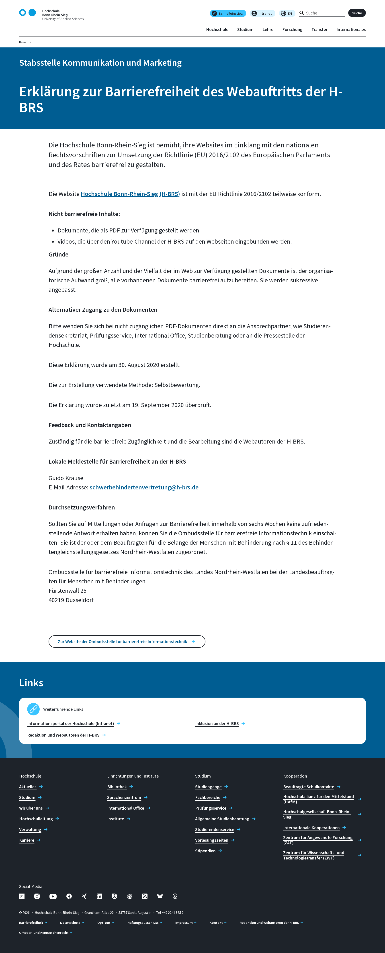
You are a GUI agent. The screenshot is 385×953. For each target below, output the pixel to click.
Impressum (184, 922)
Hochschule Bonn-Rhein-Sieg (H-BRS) (130, 194)
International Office (125, 808)
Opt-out (104, 922)
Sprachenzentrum (124, 797)
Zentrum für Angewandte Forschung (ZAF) (318, 840)
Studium (245, 29)
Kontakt (216, 922)
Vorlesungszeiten (211, 840)
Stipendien (205, 850)
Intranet (265, 13)
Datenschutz (70, 922)
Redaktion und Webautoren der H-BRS (63, 735)
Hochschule (217, 29)
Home (23, 42)
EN (290, 13)
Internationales (351, 29)
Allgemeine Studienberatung (222, 818)
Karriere (26, 840)
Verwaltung (30, 829)
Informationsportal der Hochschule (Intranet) (70, 723)
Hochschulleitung (36, 818)
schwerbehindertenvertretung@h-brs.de (144, 487)
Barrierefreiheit (31, 922)
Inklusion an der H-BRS (217, 723)
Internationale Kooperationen (311, 827)
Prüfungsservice (210, 808)
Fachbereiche (207, 797)
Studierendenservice (214, 829)
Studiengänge (208, 786)
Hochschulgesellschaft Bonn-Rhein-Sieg (317, 814)
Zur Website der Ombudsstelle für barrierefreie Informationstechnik (122, 641)
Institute (115, 818)
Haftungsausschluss (142, 922)
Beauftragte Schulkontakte (308, 786)
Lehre (267, 29)
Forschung (292, 29)
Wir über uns (31, 808)
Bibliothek (117, 786)
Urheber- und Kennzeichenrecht (44, 932)
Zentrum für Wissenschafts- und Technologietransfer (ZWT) (313, 855)
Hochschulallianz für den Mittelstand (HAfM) (318, 799)
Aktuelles (28, 786)
